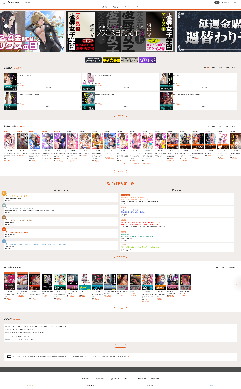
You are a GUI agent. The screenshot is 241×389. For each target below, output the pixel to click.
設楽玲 (96, 298)
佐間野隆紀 (84, 155)
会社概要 (111, 376)
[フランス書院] (13, 2)
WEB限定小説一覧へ (120, 256)
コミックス (136, 7)
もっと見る (120, 115)
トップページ (89, 370)
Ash (145, 160)
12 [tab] (128, 54)
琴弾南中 (33, 160)
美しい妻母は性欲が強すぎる (103, 75)
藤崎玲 (45, 295)
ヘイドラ (146, 299)
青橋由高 (184, 158)
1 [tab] (112, 54)
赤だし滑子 (21, 155)
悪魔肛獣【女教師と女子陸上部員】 (105, 95)
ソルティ (146, 162)
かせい (158, 158)
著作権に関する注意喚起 (155, 378)
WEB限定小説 (114, 7)
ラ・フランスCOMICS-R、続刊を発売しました (25, 339)
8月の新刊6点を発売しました (20, 336)
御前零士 (8, 298)
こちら (127, 356)
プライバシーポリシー (141, 376)
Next (235, 26)
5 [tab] (118, 54)
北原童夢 (21, 295)
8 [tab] (122, 54)
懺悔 (177, 83)
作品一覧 (104, 7)
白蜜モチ (121, 160)
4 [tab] (116, 54)
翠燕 (51, 158)
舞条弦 (108, 157)
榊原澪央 (209, 155)
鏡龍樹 (184, 293)
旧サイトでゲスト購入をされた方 (100, 379)
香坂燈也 (99, 83)
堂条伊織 (159, 298)
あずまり (134, 160)
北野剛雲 (234, 157)
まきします (9, 158)
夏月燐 (177, 103)
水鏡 (158, 160)
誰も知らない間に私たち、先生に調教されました (187, 95)
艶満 (196, 157)
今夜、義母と (177, 75)
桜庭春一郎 (59, 298)
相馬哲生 (71, 295)
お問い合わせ (98, 376)
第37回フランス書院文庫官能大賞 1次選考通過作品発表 (28, 333)
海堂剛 (133, 293)
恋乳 (221, 157)
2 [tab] (113, 54)
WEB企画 (125, 378)
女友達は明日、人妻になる (24, 75)
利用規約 (152, 376)
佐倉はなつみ (59, 158)
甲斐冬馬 (109, 295)
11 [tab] (127, 54)
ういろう (21, 83)
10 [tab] (125, 54)
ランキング (152, 370)
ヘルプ (83, 376)
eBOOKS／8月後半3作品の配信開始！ (23, 329)
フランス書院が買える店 (141, 378)
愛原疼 (99, 103)
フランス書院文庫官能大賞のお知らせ (114, 379)
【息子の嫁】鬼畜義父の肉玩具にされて (28, 95)
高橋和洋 (96, 160)
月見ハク (134, 162)
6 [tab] (119, 54)
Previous (6, 26)
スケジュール (125, 7)
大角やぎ (59, 160)
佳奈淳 (121, 293)
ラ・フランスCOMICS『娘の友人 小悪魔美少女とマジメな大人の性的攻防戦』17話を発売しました (41, 326)
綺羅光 (83, 295)
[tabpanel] (120, 31)
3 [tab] (115, 54)
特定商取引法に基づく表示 (128, 376)
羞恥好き (121, 162)
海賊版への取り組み (85, 378)
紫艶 (21, 103)
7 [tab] (121, 54)
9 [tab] (124, 54)
